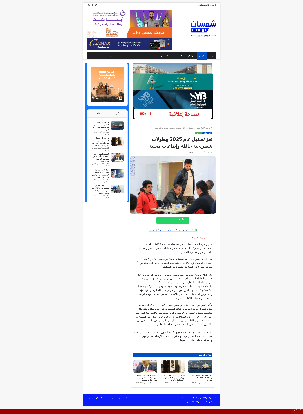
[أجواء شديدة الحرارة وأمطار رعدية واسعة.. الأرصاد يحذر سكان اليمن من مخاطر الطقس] (117, 173)
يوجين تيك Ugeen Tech (194, 402)
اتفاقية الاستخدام (101, 398)
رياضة (161, 56)
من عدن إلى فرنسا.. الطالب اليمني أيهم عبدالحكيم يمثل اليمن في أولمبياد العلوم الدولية (173, 377)
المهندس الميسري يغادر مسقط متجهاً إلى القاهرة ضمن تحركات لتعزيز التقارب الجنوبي (146, 377)
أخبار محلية (202, 56)
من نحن (91, 398)
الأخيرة (97, 113)
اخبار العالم (191, 56)
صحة (175, 56)
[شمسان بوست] (203, 29)
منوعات (182, 56)
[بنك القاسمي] (107, 101)
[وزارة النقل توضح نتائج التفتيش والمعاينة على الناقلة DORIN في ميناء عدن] (200, 366)
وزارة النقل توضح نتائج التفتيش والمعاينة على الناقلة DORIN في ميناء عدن (201, 377)
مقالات (168, 56)
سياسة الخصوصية (115, 398)
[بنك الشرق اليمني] (172, 99)
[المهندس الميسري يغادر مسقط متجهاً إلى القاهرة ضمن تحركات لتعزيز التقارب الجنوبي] (145, 366)
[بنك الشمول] (172, 82)
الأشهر (117, 113)
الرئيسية (211, 56)
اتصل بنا (126, 398)
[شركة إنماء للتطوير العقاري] (172, 68)
